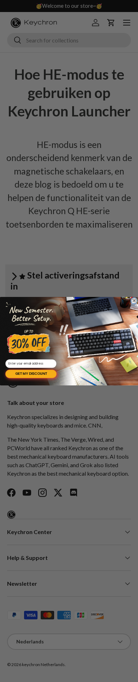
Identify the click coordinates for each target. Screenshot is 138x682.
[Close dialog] (134, 301)
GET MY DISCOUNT (31, 374)
